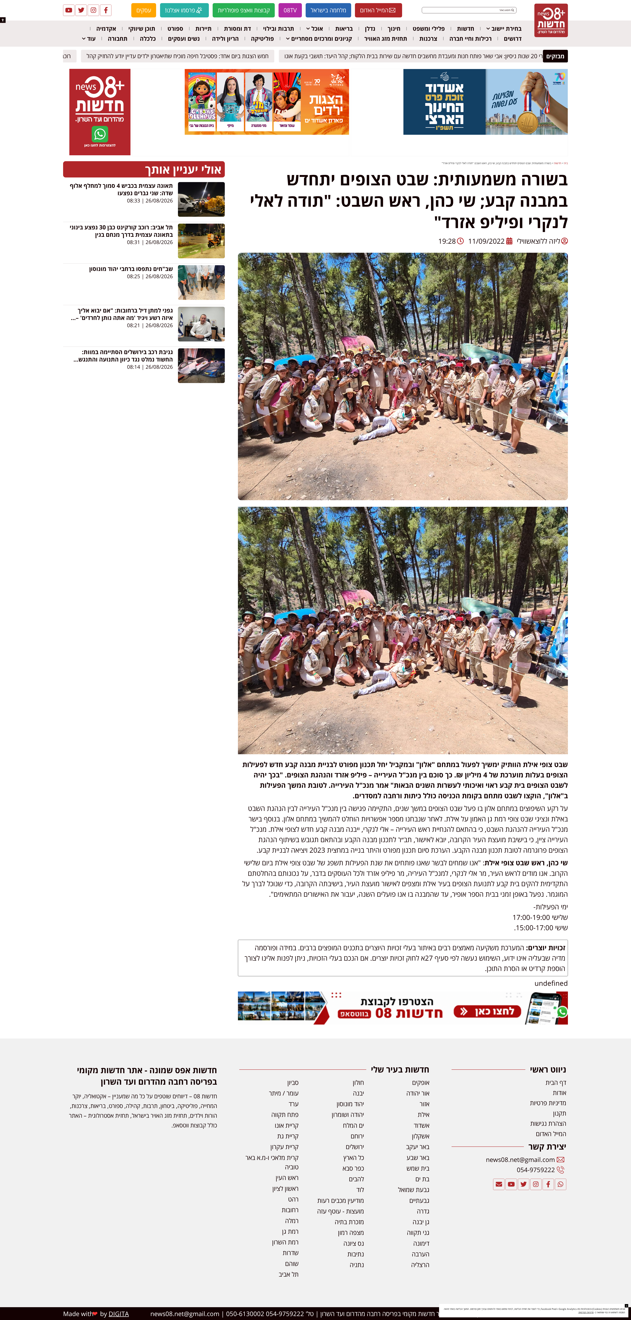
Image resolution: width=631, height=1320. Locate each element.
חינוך (394, 28)
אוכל (317, 28)
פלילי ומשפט (429, 28)
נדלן (370, 28)
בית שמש (418, 1168)
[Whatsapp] (560, 1184)
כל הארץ (353, 1157)
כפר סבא (353, 1168)
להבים (356, 1179)
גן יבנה (421, 1221)
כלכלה (148, 38)
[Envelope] (498, 1184)
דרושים (513, 38)
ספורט (175, 28)
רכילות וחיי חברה (470, 38)
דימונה (421, 1243)
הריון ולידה (225, 38)
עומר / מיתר (284, 1093)
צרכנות (428, 38)
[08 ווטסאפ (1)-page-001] (99, 154)
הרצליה (420, 1264)
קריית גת (288, 1136)
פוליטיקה (262, 38)
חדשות (465, 28)
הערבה (420, 1254)
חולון (358, 1082)
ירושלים (355, 1146)
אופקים (420, 1082)
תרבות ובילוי (278, 28)
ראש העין (287, 1177)
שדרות (291, 1252)
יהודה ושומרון (348, 1114)
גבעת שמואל (413, 1189)
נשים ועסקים (184, 38)
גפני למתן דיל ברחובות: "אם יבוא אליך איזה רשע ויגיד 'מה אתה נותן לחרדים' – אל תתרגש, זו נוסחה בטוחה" (124, 317)
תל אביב (289, 1274)
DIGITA (119, 1313)
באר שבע (418, 1157)
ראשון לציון (285, 1188)
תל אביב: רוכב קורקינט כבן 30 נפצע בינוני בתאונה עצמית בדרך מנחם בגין (121, 230)
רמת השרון (285, 1242)
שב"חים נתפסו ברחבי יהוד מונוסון (131, 269)
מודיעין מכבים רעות (340, 1200)
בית (566, 163)
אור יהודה (417, 1093)
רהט (293, 1199)
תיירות (203, 28)
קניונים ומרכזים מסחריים (321, 38)
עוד (91, 38)
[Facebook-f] (105, 10)
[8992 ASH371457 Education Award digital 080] (485, 134)
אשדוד (421, 1125)
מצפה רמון (351, 1232)
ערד (294, 1103)
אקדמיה (106, 28)
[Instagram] (93, 10)
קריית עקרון (284, 1146)
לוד (360, 1189)
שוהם (292, 1263)
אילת (423, 1114)
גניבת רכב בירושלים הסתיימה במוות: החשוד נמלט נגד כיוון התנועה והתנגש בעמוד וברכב (125, 359)
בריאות (344, 28)
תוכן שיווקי (141, 28)
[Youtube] (68, 10)
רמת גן (290, 1231)
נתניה (357, 1264)
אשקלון (420, 1136)
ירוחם (357, 1136)
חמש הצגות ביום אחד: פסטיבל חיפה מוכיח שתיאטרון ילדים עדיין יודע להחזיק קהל (180, 56)
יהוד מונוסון (350, 1103)
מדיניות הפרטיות (586, 1312)
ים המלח (353, 1125)
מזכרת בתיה (349, 1221)
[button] (3, 20)
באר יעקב (417, 1146)
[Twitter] (81, 10)
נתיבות (355, 1254)
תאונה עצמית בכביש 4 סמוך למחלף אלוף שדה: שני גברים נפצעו (121, 189)
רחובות (290, 1209)
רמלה (292, 1220)
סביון (293, 1082)
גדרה (423, 1211)
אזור (424, 1103)
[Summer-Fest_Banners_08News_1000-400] (267, 134)
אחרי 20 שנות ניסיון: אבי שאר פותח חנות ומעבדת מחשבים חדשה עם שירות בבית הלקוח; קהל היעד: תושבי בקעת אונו (419, 56)
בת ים (422, 1179)
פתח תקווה (285, 1114)
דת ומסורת (237, 28)
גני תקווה (418, 1232)
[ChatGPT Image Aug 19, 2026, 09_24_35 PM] (403, 1022)
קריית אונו (287, 1125)
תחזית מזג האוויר (385, 38)
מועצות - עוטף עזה (340, 1211)
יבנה (358, 1093)
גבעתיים (419, 1200)
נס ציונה (353, 1243)
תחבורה (118, 38)
